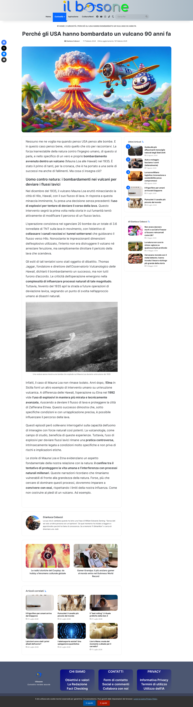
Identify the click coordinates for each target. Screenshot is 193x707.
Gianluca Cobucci (73, 41)
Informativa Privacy (154, 680)
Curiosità (59, 16)
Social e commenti (115, 684)
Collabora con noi (115, 688)
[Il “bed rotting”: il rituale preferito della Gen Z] (104, 603)
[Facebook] (4, 42)
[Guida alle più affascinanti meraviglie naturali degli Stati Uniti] (135, 151)
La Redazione (77, 684)
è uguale (89, 703)
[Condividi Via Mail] (4, 59)
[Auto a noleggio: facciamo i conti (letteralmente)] (135, 163)
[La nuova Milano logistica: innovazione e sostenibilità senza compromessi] (135, 176)
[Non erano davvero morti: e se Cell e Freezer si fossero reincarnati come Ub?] (135, 230)
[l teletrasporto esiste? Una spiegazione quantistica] (72, 631)
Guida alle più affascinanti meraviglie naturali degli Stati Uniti (155, 150)
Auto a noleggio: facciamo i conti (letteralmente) (152, 162)
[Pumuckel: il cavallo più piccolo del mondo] (72, 603)
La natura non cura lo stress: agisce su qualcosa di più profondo (156, 245)
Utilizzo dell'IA (154, 688)
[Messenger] (4, 54)
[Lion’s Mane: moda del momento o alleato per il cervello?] (104, 631)
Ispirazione (73, 16)
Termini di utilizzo (154, 684)
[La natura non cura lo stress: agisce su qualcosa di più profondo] (135, 246)
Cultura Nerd (87, 16)
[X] (4, 48)
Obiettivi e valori (77, 680)
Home (48, 16)
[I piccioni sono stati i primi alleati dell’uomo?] (40, 631)
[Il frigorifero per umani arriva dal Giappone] (40, 603)
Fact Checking (77, 688)
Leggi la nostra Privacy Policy (145, 699)
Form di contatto (116, 680)
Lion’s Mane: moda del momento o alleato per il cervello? (100, 643)
